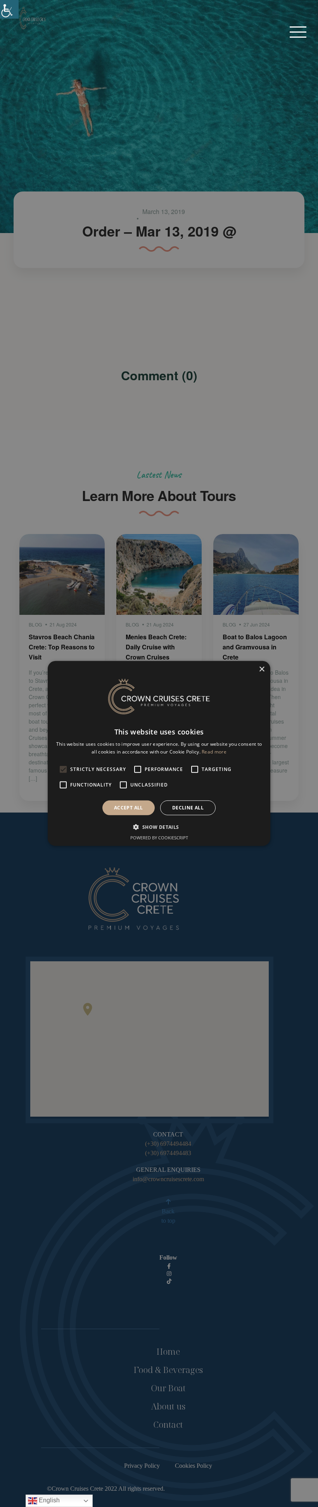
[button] (298, 31)
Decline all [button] (188, 807)
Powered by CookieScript (159, 838)
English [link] (48, 1500)
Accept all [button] (128, 807)
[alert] (159, 753)
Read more (214, 751)
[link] (9, 9)
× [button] (261, 669)
